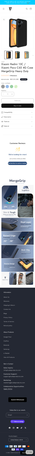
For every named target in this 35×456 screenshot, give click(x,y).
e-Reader (7, 353)
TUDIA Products (14, 452)
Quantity (3, 90)
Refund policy (8, 325)
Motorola (6, 345)
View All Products (9, 357)
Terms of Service (9, 321)
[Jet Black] (3, 86)
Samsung (6, 349)
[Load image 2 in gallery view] (17, 55)
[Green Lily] (16, 86)
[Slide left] (2, 55)
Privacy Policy (8, 317)
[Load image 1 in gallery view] (8, 55)
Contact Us (7, 309)
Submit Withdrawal (17, 400)
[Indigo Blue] (7, 86)
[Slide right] (33, 55)
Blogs (5, 313)
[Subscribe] (27, 415)
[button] (4, 9)
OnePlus (6, 341)
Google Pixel (7, 337)
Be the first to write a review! (17, 163)
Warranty (6, 301)
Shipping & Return (9, 305)
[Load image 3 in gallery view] (26, 55)
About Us (6, 297)
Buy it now (17, 106)
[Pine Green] (11, 86)
